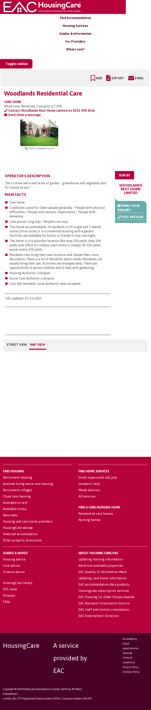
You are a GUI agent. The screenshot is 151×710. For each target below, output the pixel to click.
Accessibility (130, 638)
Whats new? (75, 49)
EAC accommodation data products (104, 584)
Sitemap (127, 653)
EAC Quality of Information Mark (102, 572)
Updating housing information (100, 559)
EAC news (10, 589)
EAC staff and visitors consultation (103, 609)
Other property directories (22, 540)
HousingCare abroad (18, 527)
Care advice (11, 565)
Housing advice (14, 559)
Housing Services (75, 25)
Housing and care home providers (27, 521)
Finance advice (14, 572)
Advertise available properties (100, 565)
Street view (16, 344)
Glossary (9, 595)
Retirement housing (17, 477)
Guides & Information (75, 33)
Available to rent (15, 502)
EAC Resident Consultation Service (104, 603)
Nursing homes (89, 520)
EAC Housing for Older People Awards (106, 597)
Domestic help (89, 484)
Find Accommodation (75, 18)
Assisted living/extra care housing (28, 484)
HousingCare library (17, 583)
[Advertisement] (116, 144)
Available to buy (15, 509)
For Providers (75, 41)
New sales (10, 515)
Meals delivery (89, 490)
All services (87, 496)
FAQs (6, 601)
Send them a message (24, 115)
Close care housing (17, 496)
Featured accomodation (20, 534)
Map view (37, 344)
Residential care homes (95, 513)
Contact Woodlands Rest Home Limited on (51, 110)
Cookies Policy (131, 671)
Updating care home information (102, 578)
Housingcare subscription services (103, 590)
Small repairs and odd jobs (97, 477)
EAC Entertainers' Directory (98, 616)
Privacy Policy (130, 667)
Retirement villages (17, 490)
